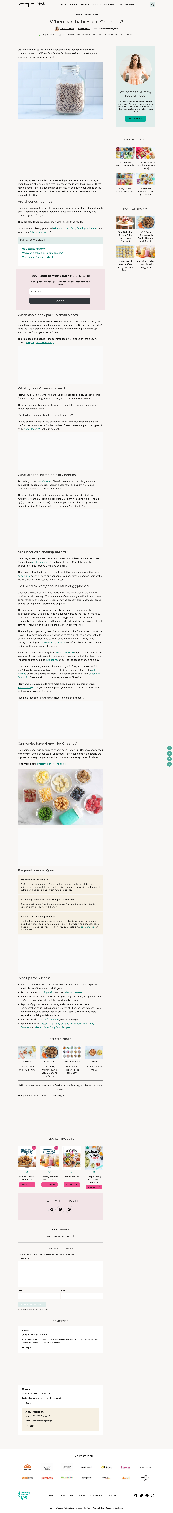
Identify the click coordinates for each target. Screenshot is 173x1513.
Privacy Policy (98, 1508)
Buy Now (25, 1184)
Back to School (69, 4)
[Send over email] (169, 758)
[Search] (152, 4)
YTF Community (126, 4)
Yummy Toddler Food (83, 14)
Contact (111, 1496)
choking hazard (41, 562)
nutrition (57, 1236)
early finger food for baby (40, 342)
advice (50, 1236)
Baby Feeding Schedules (84, 228)
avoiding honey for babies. (51, 763)
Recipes (85, 4)
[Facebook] (135, 1495)
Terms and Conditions (114, 1508)
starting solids (47, 992)
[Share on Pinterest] (69, 1209)
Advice (95, 14)
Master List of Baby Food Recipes (52, 1027)
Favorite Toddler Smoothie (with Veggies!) (145, 264)
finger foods (30, 429)
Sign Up (60, 301)
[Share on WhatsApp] (169, 764)
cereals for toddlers (48, 1019)
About (96, 4)
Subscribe (109, 4)
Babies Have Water (40, 232)
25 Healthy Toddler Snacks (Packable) (146, 191)
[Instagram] (152, 1495)
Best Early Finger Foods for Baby (71, 1069)
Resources (96, 1496)
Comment (23, 1259)
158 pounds (52, 660)
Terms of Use (43, 1309)
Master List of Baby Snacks (54, 1023)
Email (65, 1291)
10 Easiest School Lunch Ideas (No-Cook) (146, 165)
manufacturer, (44, 481)
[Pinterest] (147, 1495)
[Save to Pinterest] (169, 753)
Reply (28, 1348)
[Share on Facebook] (52, 1209)
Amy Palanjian (67, 29)
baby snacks (87, 927)
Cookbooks (67, 1496)
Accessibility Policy (83, 1508)
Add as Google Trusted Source (53, 35)
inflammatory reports (53, 642)
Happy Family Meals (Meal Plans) (94, 1179)
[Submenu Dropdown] (90, 4)
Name (21, 1291)
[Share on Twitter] (60, 1209)
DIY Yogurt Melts (79, 1023)
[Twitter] (141, 1495)
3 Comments (84, 29)
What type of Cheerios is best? (38, 257)
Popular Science (65, 652)
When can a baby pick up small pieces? (43, 253)
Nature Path (24, 687)
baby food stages (73, 992)
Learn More (135, 119)
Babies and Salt (60, 228)
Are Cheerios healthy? (33, 248)
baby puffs (24, 576)
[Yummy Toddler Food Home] (32, 3)
